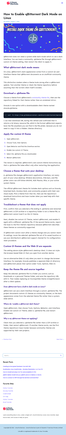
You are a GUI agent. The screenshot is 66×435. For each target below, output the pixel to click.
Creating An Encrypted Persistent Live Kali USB (17, 366)
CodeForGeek (7, 393)
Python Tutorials (8, 388)
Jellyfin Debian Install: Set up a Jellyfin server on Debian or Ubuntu (22, 375)
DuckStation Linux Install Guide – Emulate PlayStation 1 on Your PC (23, 369)
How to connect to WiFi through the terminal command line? (21, 377)
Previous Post (7, 339)
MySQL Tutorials (8, 399)
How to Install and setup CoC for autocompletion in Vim (19, 372)
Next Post (60, 339)
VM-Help (5, 396)
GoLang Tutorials (8, 391)
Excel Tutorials (7, 402)
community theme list (40, 98)
